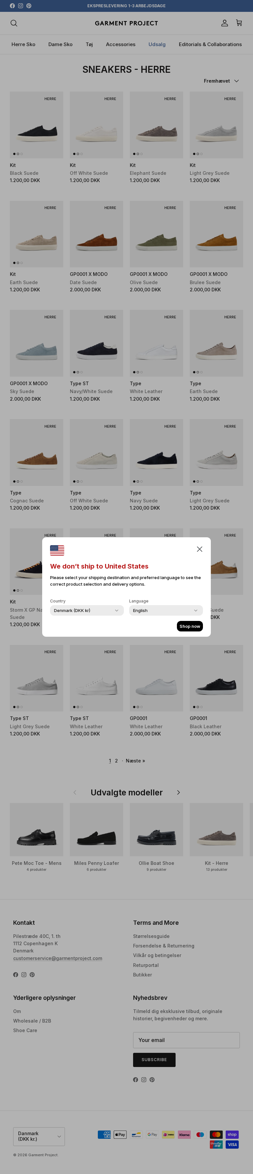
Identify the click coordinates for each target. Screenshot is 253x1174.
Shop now (190, 626)
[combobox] (72, 610)
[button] (199, 548)
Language (139, 601)
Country (58, 601)
